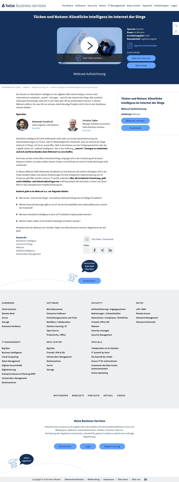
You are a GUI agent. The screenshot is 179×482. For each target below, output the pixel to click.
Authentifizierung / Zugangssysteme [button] (108, 309)
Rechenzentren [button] (9, 382)
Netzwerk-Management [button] (147, 317)
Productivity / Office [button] (56, 334)
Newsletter (89, 280)
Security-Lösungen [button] (100, 330)
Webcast (20, 247)
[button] (176, 25)
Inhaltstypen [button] (161, 5)
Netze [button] (102, 5)
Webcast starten (141, 58)
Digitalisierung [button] (9, 369)
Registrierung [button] (112, 446)
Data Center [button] (134, 5)
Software (26, 87)
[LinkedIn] (145, 479)
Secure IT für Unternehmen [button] (104, 361)
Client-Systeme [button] (9, 309)
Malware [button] (95, 326)
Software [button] (80, 5)
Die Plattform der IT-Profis (11, 87)
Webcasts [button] (78, 395)
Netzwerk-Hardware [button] (11, 326)
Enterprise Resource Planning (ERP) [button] (19, 373)
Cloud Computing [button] (10, 356)
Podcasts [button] (94, 395)
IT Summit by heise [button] (100, 352)
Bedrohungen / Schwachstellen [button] (106, 313)
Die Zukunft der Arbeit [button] (101, 356)
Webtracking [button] (93, 479)
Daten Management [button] (11, 361)
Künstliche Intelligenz (26, 240)
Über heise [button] (123, 479)
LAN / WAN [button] (141, 309)
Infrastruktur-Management (28, 254)
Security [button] (92, 5)
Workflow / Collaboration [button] (58, 322)
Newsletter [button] (65, 446)
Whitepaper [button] (61, 395)
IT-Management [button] (116, 5)
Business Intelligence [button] (12, 352)
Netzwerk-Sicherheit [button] (145, 322)
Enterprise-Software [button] (56, 313)
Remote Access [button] (143, 313)
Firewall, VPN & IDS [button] (100, 322)
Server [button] (5, 317)
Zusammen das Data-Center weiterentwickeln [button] (104, 367)
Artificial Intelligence (25, 250)
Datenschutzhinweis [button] (74, 479)
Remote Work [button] (8, 313)
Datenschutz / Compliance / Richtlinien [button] (109, 317)
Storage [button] (5, 322)
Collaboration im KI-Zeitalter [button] (105, 348)
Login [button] (174, 5)
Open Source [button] (53, 330)
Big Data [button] (6, 348)
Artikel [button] (108, 395)
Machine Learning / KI (40, 87)
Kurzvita (36, 128)
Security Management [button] (101, 334)
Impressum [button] (108, 479)
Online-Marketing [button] (99, 372)
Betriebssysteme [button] (55, 309)
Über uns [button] (136, 479)
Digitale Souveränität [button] (12, 365)
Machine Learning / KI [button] (57, 326)
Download (141, 65)
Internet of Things (24, 244)
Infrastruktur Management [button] (14, 378)
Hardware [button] (67, 5)
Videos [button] (121, 395)
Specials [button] (147, 5)
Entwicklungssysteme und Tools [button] (62, 317)
